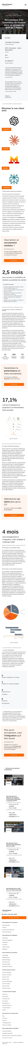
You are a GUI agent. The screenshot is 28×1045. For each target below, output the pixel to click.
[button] (25, 5)
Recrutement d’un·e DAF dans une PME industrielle (13, 889)
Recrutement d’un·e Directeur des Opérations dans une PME (13, 844)
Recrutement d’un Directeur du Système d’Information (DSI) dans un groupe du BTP (13, 798)
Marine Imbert (8, 97)
